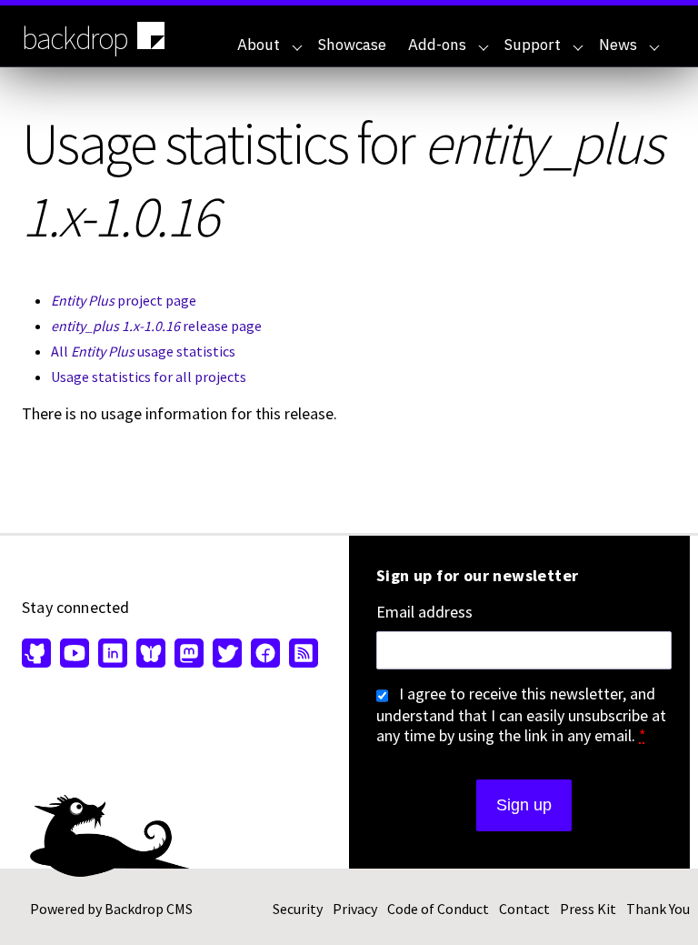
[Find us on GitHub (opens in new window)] (38, 655)
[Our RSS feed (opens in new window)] (301, 655)
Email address (424, 612)
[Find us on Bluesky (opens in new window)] (151, 655)
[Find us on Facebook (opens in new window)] (265, 655)
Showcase (352, 45)
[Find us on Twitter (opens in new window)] (227, 655)
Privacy (355, 909)
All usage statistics (143, 351)
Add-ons (437, 45)
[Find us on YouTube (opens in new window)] (74, 655)
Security (298, 909)
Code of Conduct (438, 909)
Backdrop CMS (149, 909)
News (618, 45)
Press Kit (588, 909)
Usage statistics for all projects (148, 376)
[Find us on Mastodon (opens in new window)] (189, 655)
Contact (524, 909)
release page (156, 326)
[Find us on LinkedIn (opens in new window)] (113, 655)
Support (532, 45)
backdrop (75, 38)
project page (123, 300)
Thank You (658, 909)
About (258, 45)
